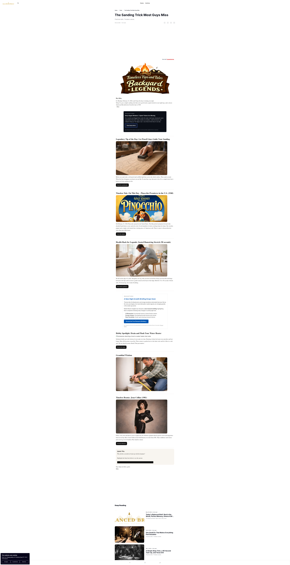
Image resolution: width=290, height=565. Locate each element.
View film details (121, 234)
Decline (24, 561)
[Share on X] (168, 23)
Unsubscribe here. (170, 59)
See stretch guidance (122, 286)
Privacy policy (10, 557)
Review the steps (121, 347)
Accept (6, 561)
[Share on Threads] (171, 23)
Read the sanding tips (122, 185)
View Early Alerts (131, 125)
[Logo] (8, 3)
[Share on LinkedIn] (174, 23)
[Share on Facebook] (165, 23)
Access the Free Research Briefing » (136, 321)
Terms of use (19, 557)
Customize (15, 561)
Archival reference (121, 443)
